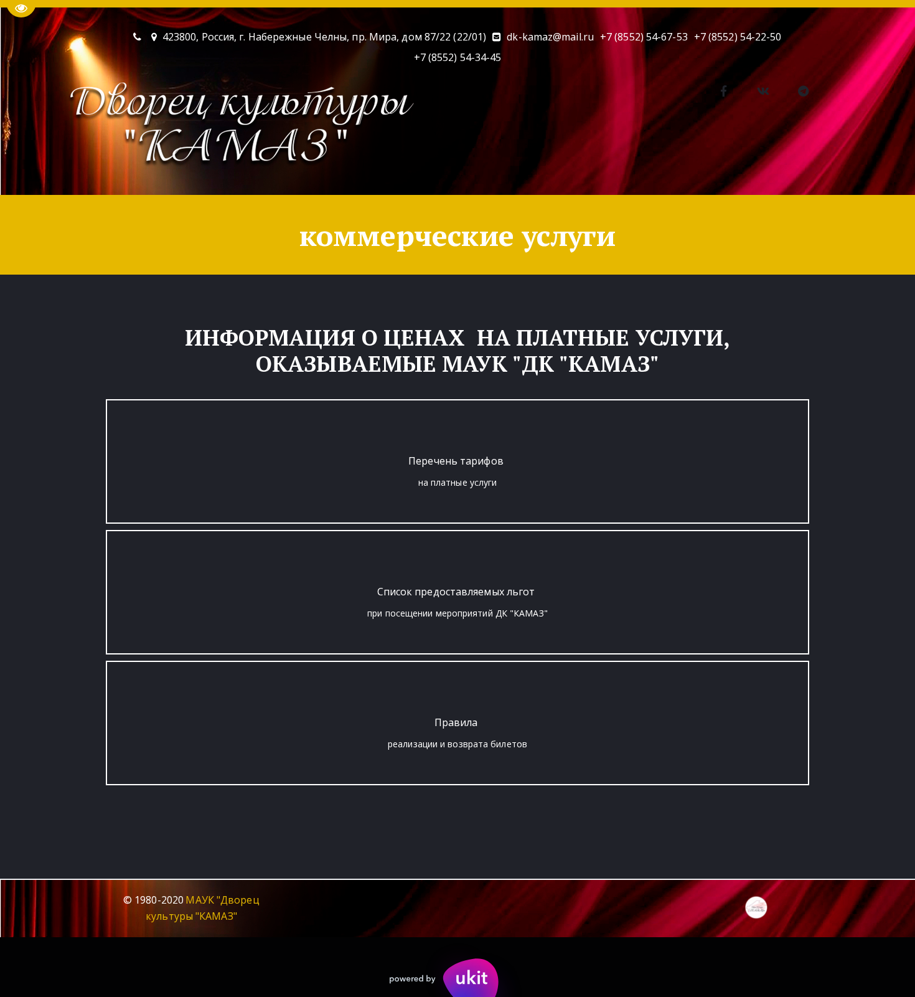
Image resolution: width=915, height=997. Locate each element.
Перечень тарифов (456, 461)
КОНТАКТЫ (323, 159)
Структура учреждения (823, 159)
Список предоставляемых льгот (456, 591)
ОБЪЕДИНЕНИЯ (232, 159)
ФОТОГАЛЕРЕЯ (412, 159)
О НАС (76, 159)
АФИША (149, 159)
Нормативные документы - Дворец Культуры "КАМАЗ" (608, 159)
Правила (456, 722)
